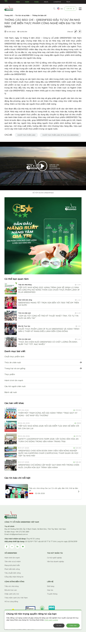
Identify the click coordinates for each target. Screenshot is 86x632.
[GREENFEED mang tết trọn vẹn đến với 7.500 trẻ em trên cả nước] (11, 303)
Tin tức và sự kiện (22, 15)
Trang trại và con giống (14, 368)
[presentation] (7, 491)
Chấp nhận (73, 625)
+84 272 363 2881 (22, 532)
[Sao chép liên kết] (75, 31)
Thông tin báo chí (39, 15)
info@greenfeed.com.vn (18, 534)
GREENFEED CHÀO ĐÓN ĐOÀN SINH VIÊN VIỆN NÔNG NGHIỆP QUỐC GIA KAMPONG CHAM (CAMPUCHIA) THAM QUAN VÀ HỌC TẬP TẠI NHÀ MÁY (48, 453)
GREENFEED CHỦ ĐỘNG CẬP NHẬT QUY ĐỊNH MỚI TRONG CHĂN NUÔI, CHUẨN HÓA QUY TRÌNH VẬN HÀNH (48, 466)
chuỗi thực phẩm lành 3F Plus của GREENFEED (60, 135)
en (62, 9)
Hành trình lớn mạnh (13, 380)
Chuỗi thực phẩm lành (14, 356)
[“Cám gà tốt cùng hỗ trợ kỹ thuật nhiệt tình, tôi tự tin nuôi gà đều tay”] (11, 316)
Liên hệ (69, 8)
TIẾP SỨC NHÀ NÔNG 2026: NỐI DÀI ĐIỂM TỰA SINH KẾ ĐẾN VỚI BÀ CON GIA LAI (48, 427)
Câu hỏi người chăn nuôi (15, 386)
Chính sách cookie (51, 620)
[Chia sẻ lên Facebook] (80, 31)
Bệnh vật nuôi (10, 392)
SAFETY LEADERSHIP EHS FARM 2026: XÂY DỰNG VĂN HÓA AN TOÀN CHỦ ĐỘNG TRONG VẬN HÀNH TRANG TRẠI (48, 440)
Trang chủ (8, 15)
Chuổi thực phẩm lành (26, 135)
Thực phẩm (9, 374)
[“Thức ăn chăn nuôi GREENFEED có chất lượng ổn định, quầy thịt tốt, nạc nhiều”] (11, 342)
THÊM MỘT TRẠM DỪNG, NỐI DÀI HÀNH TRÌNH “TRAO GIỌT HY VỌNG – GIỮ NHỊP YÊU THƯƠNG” (47, 414)
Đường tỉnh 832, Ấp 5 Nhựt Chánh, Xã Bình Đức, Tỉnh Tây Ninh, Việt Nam (38, 529)
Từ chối (58, 625)
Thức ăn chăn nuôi (12, 362)
